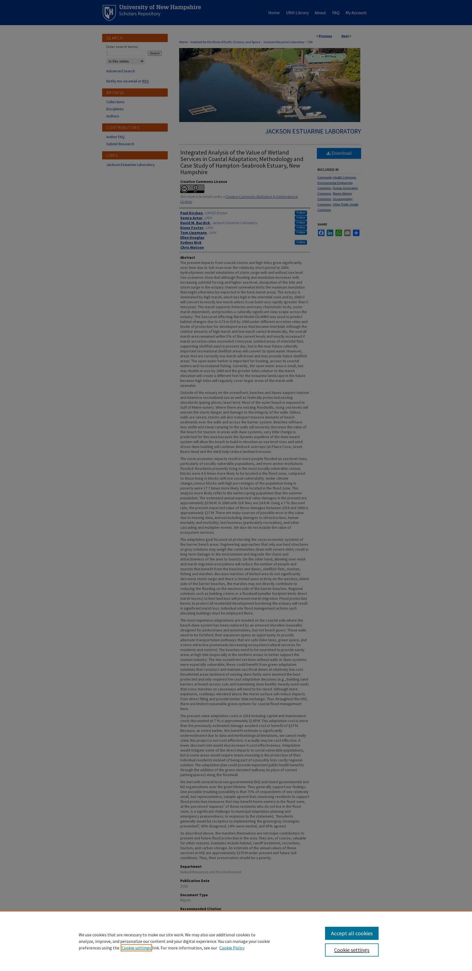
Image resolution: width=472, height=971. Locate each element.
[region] (236, 941)
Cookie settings (136, 948)
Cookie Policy (231, 948)
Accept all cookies (352, 933)
